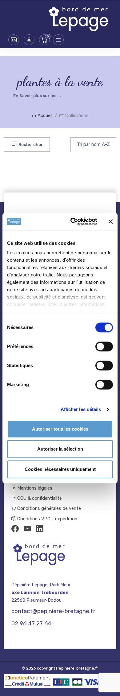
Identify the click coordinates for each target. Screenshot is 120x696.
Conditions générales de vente (48, 508)
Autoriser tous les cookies (60, 429)
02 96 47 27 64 (31, 623)
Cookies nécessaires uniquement (60, 469)
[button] (29, 39)
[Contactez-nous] (13, 39)
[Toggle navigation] (58, 39)
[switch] (104, 346)
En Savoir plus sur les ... (37, 95)
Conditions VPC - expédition (46, 519)
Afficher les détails (81, 409)
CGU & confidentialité (39, 498)
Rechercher (30, 145)
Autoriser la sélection (60, 449)
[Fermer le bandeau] (111, 221)
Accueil (44, 115)
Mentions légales (34, 488)
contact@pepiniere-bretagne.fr (53, 611)
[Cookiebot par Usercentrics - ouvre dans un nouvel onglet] (72, 221)
